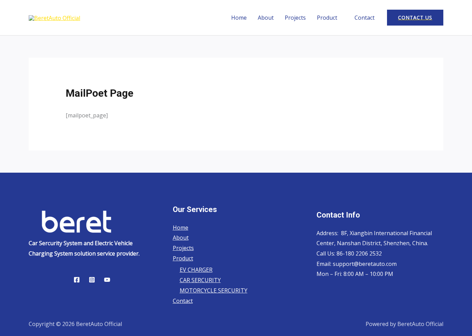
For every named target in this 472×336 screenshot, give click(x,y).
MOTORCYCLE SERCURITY (213, 290)
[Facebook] (77, 280)
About (266, 17)
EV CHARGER (196, 269)
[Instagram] (92, 280)
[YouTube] (107, 280)
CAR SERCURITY (200, 280)
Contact (365, 17)
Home (239, 17)
